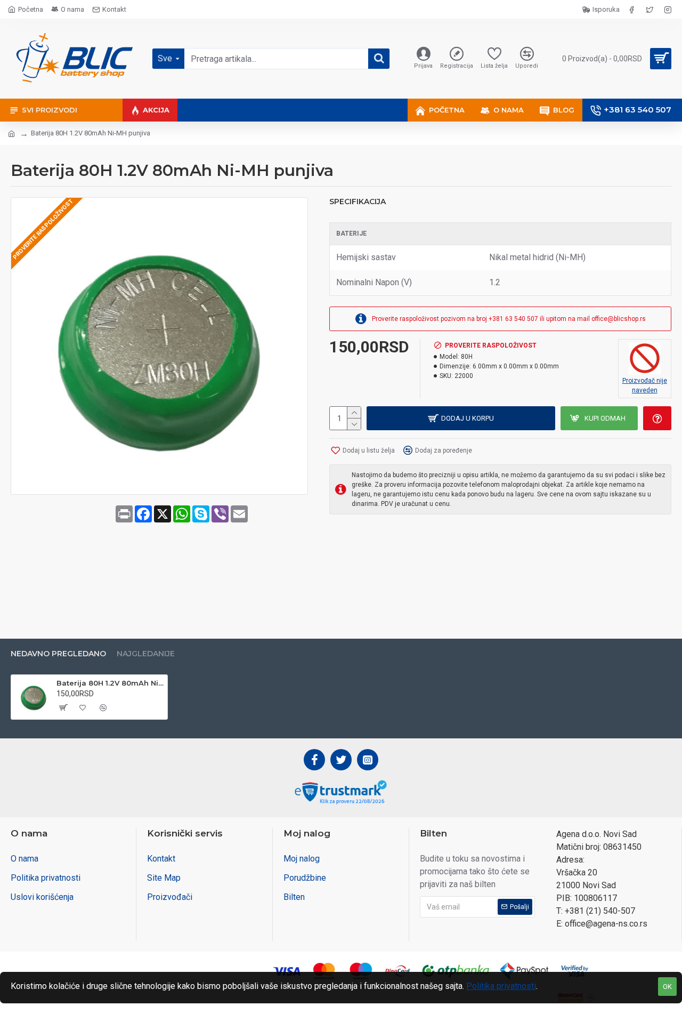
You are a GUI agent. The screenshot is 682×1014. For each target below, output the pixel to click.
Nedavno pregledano (58, 653)
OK (667, 987)
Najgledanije (146, 653)
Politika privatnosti (501, 986)
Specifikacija (357, 201)
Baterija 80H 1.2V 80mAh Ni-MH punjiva (110, 683)
